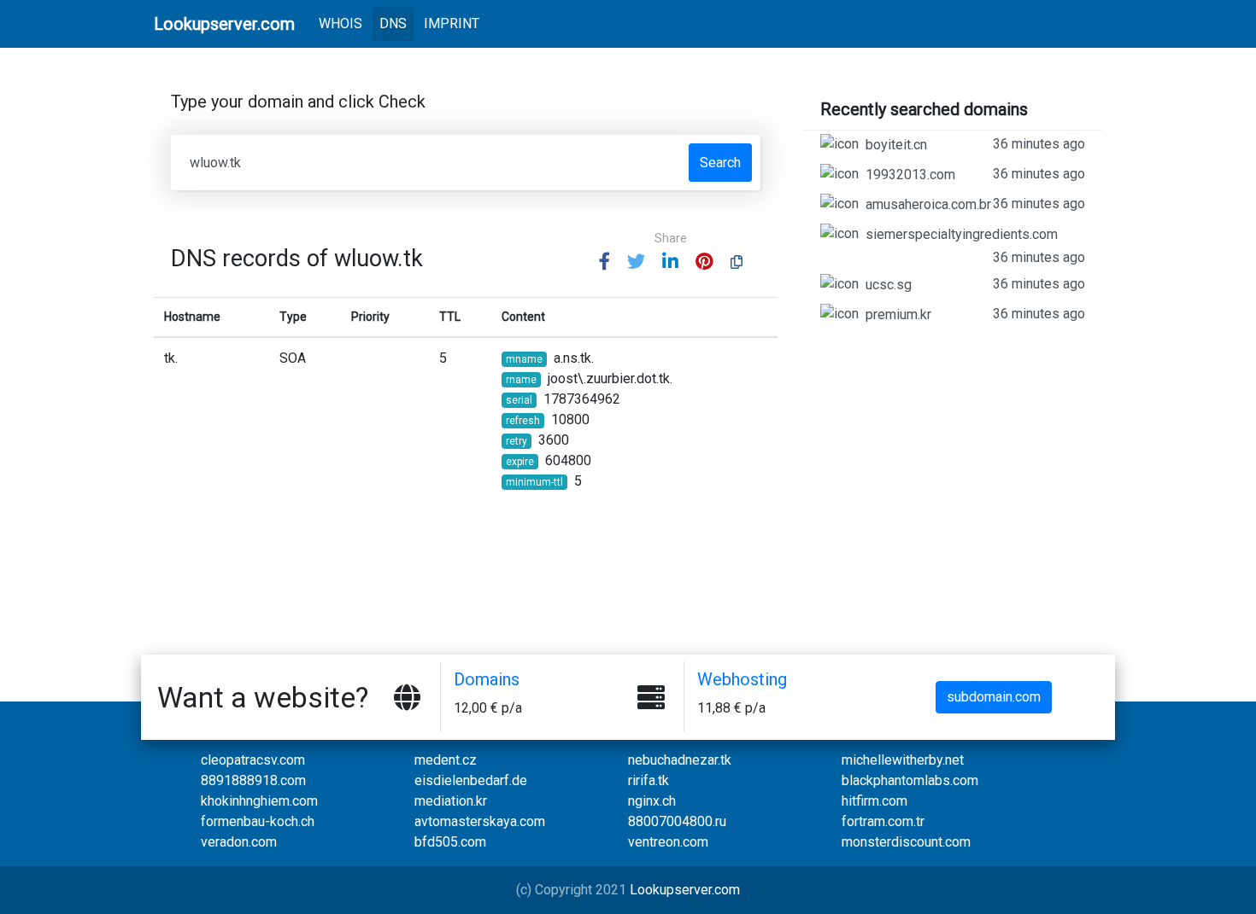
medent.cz (445, 760)
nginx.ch (652, 801)
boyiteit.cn (975, 144)
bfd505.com (450, 842)
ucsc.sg (975, 284)
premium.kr (975, 314)
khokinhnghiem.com (259, 801)
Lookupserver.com (685, 890)
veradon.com (239, 842)
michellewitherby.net (903, 760)
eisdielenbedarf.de (470, 780)
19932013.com (975, 174)
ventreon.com (668, 842)
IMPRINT (451, 23)
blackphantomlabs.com (910, 780)
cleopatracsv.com (253, 760)
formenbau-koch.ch (257, 821)
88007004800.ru (677, 821)
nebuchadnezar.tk (679, 760)
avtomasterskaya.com (479, 821)
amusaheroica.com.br (975, 203)
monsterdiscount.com (906, 842)
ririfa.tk (648, 780)
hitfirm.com (874, 801)
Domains (486, 679)
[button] (604, 262)
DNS (393, 23)
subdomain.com (994, 697)
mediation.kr (450, 801)
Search (720, 162)
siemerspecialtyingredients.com (975, 245)
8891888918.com (253, 780)
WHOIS (344, 23)
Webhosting (742, 679)
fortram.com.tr (883, 821)
